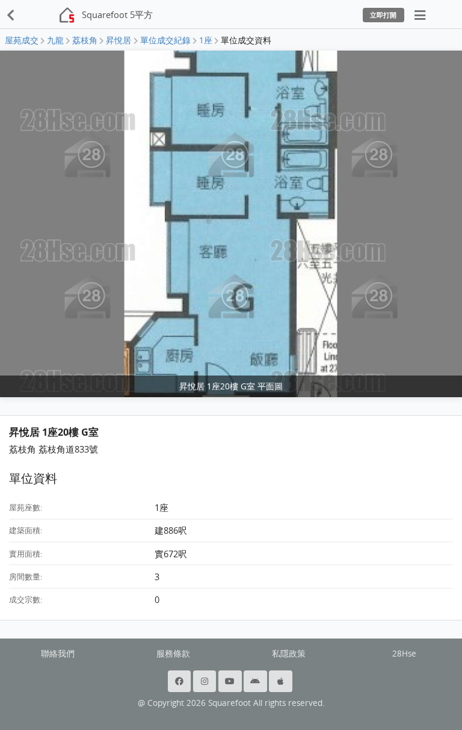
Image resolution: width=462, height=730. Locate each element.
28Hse (404, 653)
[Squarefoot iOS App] (281, 681)
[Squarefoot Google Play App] (256, 681)
